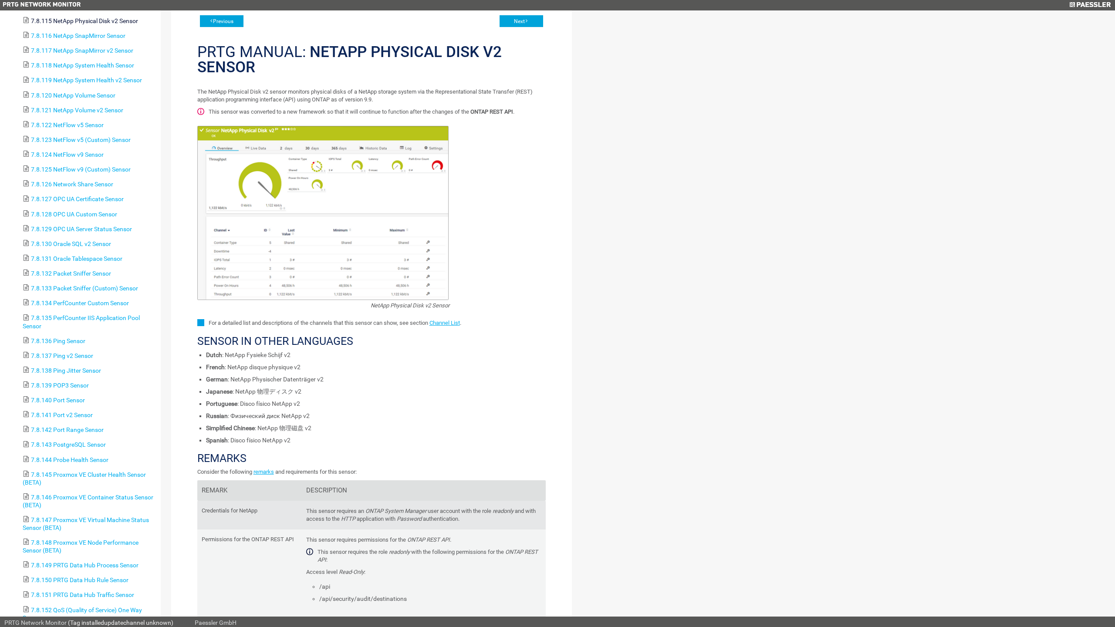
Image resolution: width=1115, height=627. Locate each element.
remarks (263, 472)
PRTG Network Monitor (35, 622)
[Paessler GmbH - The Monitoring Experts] (1090, 5)
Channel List (444, 323)
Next (519, 21)
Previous (223, 21)
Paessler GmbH (216, 622)
